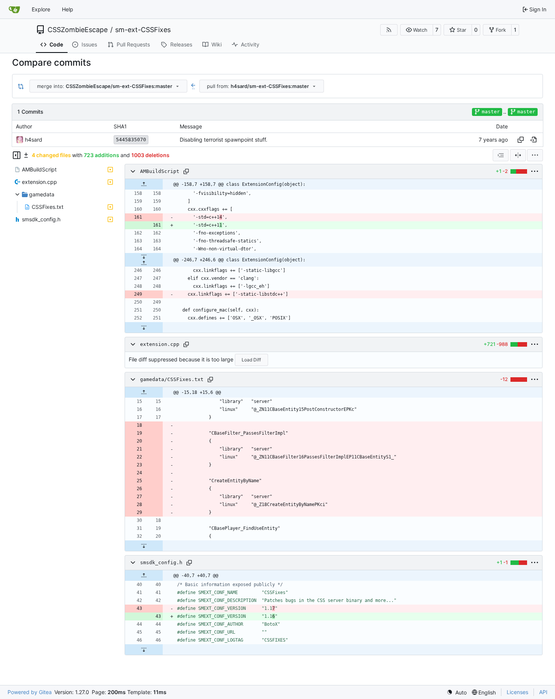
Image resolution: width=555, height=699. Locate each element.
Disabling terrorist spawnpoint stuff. (223, 139)
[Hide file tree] (16, 155)
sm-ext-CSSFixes (143, 30)
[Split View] (518, 155)
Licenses (517, 692)
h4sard (33, 139)
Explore (41, 9)
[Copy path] (186, 171)
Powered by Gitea (30, 692)
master (491, 111)
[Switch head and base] (21, 86)
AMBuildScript (159, 171)
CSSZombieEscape (78, 30)
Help (67, 9)
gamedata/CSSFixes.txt (172, 379)
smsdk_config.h (161, 562)
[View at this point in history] (533, 139)
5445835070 (131, 139)
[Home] (14, 9)
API (543, 692)
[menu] (535, 155)
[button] (416, 29)
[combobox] (108, 86)
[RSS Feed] (389, 29)
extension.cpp (159, 344)
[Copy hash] (520, 139)
